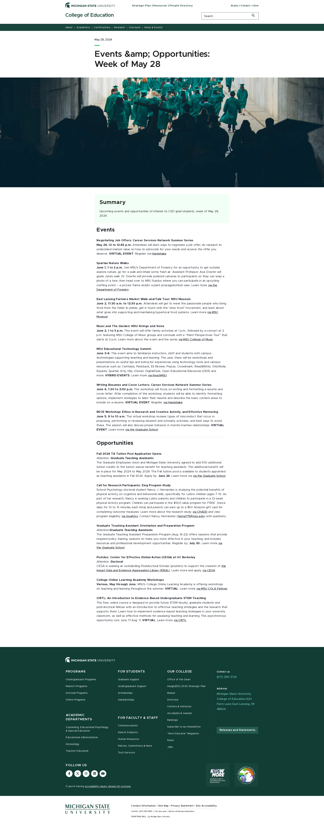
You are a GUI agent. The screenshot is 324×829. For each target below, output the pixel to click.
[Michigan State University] (90, 5)
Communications (128, 725)
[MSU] (162, 663)
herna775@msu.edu (191, 516)
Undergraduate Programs (81, 679)
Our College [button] (179, 671)
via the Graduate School (141, 429)
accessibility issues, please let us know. (108, 786)
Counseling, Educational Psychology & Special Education (87, 729)
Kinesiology (72, 744)
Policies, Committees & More (135, 746)
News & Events (153, 27)
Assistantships (126, 700)
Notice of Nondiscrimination (181, 811)
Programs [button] (76, 671)
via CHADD (200, 512)
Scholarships (125, 693)
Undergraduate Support (132, 686)
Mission (171, 693)
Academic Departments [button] (79, 717)
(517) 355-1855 (145, 811)
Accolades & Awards (179, 713)
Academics (83, 27)
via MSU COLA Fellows (211, 588)
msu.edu (162, 811)
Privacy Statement (182, 806)
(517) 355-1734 (227, 677)
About (69, 27)
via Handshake (173, 402)
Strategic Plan (141, 5)
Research (119, 27)
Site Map (163, 806)
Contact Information (143, 806)
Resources (160, 5)
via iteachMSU (157, 375)
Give (256, 6)
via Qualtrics (130, 516)
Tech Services (126, 753)
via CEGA (208, 570)
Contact (246, 6)
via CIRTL (180, 620)
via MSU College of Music (196, 339)
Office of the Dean (179, 679)
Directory (173, 700)
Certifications (102, 27)
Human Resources (128, 739)
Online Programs (75, 700)
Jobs (170, 747)
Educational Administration (82, 737)
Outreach (134, 27)
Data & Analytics (128, 732)
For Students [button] (131, 671)
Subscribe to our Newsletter (184, 727)
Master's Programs (76, 686)
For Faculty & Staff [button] (138, 717)
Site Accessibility (206, 806)
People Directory (181, 5)
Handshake (159, 253)
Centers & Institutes (179, 706)
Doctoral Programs (77, 693)
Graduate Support (128, 679)
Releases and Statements (237, 730)
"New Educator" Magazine (183, 733)
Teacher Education (77, 751)
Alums (234, 6)
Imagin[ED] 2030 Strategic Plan (186, 686)
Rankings (172, 720)
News (170, 740)
